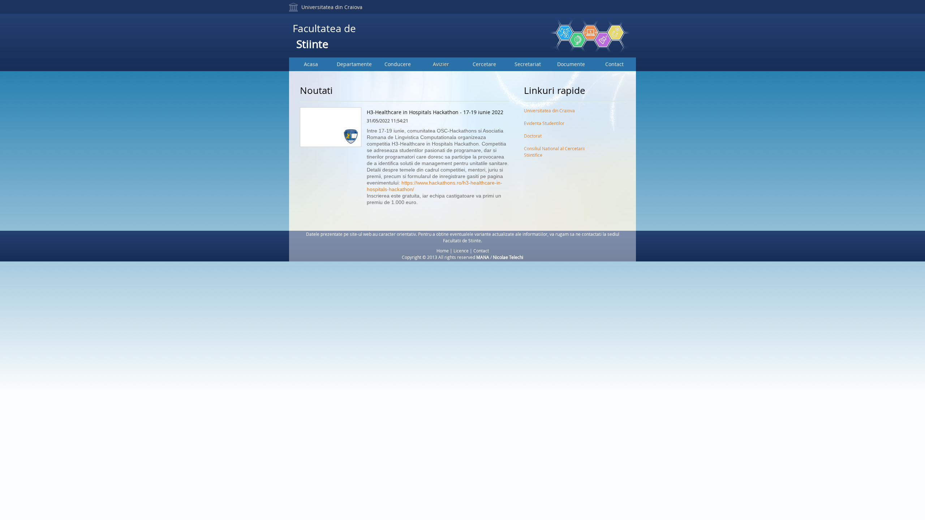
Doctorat (533, 136)
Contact (614, 64)
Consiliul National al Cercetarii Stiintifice (554, 150)
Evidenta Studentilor (544, 123)
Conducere (397, 64)
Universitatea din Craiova (331, 7)
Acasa (311, 64)
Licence (461, 251)
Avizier (441, 64)
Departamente (354, 64)
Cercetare (484, 64)
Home (442, 251)
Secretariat (528, 64)
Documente (571, 64)
